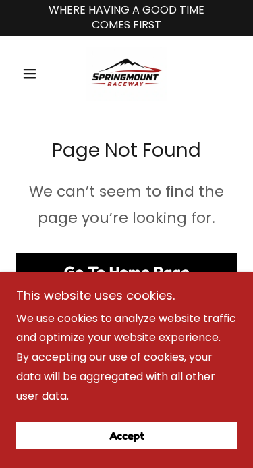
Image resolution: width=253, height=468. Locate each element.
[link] (126, 74)
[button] (32, 73)
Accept (126, 435)
